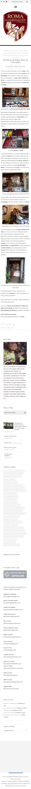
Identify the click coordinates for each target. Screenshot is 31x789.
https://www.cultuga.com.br (10, 630)
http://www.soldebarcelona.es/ (11, 616)
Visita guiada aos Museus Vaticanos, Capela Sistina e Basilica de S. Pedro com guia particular (20, 426)
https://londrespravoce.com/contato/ (13, 668)
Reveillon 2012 (7, 442)
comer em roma (8, 51)
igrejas (18, 505)
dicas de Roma (20, 487)
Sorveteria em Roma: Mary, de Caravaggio (15, 61)
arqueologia (7, 473)
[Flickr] (7, 1)
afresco (6, 470)
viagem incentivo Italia (19, 530)
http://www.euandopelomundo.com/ (13, 682)
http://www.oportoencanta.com (11, 623)
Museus (20, 510)
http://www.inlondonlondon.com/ (12, 663)
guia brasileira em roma (10, 493)
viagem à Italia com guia (9, 539)
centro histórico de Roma (10, 482)
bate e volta (18, 476)
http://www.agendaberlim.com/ (11, 603)
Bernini (6, 479)
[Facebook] (2, 1)
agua (22, 470)
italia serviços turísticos (10, 510)
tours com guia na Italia (10, 527)
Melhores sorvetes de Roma (10, 703)
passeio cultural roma (19, 513)
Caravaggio (17, 167)
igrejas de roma (8, 507)
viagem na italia (7, 533)
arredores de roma (17, 473)
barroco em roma (8, 476)
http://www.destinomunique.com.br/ (13, 609)
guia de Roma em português (11, 496)
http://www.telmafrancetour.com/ (12, 657)
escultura (6, 490)
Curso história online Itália (10, 708)
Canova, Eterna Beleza (9, 712)
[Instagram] (10, 1)
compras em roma (18, 485)
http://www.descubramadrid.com (12, 637)
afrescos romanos (14, 470)
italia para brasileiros (19, 507)
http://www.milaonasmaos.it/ (11, 689)
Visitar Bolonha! (7, 710)
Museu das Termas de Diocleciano (12, 715)
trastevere (11, 53)
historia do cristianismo (10, 502)
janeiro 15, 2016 (15, 64)
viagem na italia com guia (19, 533)
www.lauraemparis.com (9, 650)
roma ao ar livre (8, 519)
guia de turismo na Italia (10, 499)
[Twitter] (4, 1)
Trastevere (12, 293)
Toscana (19, 522)
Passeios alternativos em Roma (11, 516)
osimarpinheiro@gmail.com (10, 644)
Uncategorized (8, 530)
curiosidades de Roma (9, 487)
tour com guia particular (10, 525)
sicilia (15, 519)
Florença (13, 490)
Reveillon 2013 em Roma (10, 436)
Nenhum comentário (15, 68)
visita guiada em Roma (9, 542)
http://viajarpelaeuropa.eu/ (10, 675)
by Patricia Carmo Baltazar (15, 66)
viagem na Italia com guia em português (13, 536)
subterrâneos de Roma (9, 522)
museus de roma (8, 513)
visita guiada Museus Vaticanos (11, 544)
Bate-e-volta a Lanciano (10, 447)
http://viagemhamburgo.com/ (11, 596)
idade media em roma (9, 505)
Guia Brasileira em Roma (8, 310)
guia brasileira (21, 490)
